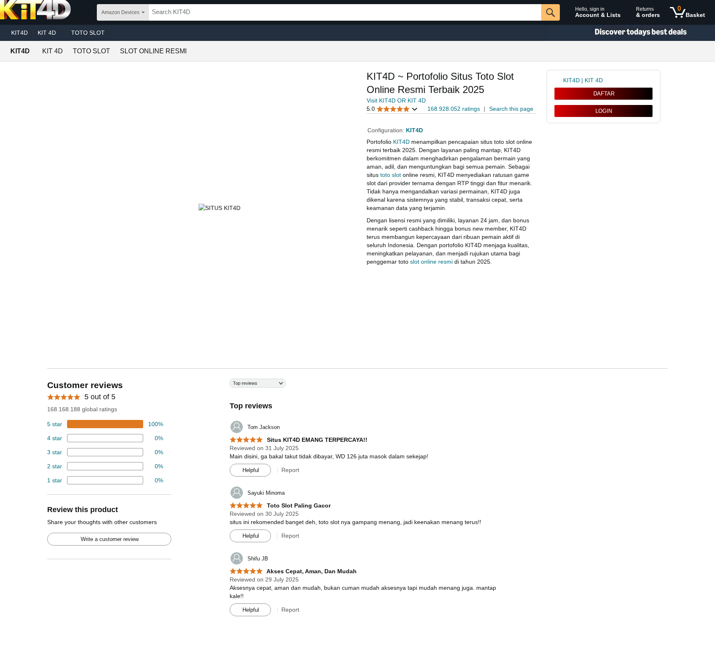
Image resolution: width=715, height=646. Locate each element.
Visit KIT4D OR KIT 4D (396, 100)
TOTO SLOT (88, 32)
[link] (558, 80)
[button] (392, 109)
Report (290, 470)
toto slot (390, 175)
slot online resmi (431, 261)
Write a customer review (110, 539)
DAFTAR (603, 94)
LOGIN (603, 111)
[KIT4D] (632, 33)
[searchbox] (345, 12)
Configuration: (386, 130)
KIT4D (19, 32)
